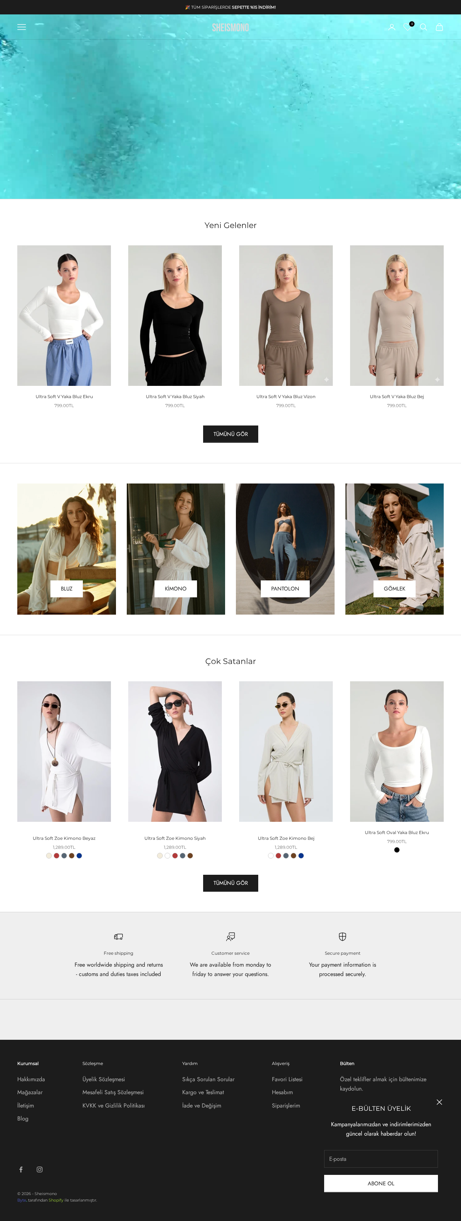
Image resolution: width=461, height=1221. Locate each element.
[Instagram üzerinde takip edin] (39, 1169)
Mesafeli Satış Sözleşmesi (113, 1092)
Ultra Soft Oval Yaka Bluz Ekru (397, 832)
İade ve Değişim (201, 1105)
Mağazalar (29, 1092)
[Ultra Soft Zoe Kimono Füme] (64, 856)
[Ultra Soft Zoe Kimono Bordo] (56, 856)
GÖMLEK (394, 589)
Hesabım (282, 1092)
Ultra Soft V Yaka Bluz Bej (397, 396)
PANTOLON (285, 589)
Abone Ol (381, 1183)
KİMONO (176, 589)
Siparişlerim (286, 1105)
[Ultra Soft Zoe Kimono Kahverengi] (72, 856)
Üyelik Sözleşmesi (103, 1079)
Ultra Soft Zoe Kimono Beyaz (64, 838)
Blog (22, 1118)
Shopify (56, 1200)
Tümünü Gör (231, 434)
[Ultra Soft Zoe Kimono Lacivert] (79, 856)
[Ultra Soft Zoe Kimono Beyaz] (167, 856)
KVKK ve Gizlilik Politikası (113, 1105)
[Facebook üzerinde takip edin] (20, 1169)
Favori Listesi (287, 1079)
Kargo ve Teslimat (203, 1092)
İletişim (25, 1105)
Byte (21, 1200)
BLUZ (66, 589)
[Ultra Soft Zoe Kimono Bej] (49, 856)
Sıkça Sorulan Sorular (208, 1079)
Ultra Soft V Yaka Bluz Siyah (175, 396)
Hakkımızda (31, 1079)
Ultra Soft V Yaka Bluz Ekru (64, 396)
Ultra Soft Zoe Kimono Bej (286, 838)
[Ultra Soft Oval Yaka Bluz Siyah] (397, 850)
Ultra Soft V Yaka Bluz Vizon (285, 396)
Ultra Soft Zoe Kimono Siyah (175, 838)
